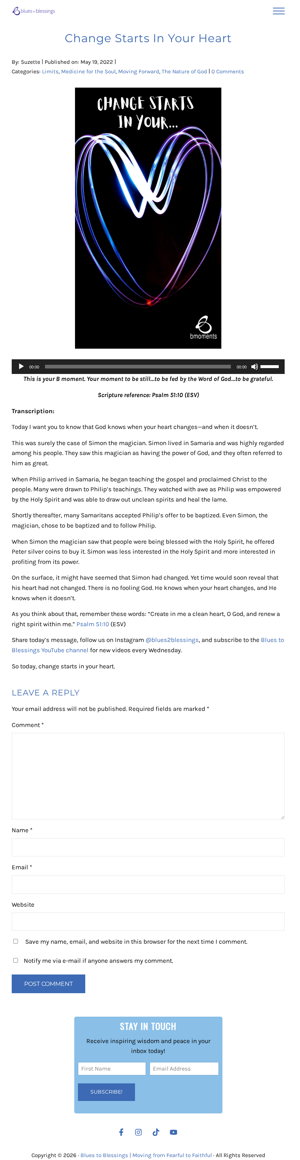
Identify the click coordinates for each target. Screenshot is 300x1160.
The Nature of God (184, 71)
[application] (148, 366)
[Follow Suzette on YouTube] (175, 1132)
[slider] (270, 365)
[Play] (21, 366)
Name (22, 830)
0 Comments (227, 71)
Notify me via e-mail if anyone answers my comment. (98, 960)
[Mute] (254, 366)
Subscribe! (106, 1092)
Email (22, 867)
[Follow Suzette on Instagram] (140, 1132)
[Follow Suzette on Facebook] (121, 1132)
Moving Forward (138, 71)
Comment (28, 724)
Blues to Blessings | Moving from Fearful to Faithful (146, 1155)
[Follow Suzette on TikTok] (158, 1132)
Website (23, 904)
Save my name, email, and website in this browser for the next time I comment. (136, 941)
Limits (50, 71)
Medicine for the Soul (88, 71)
